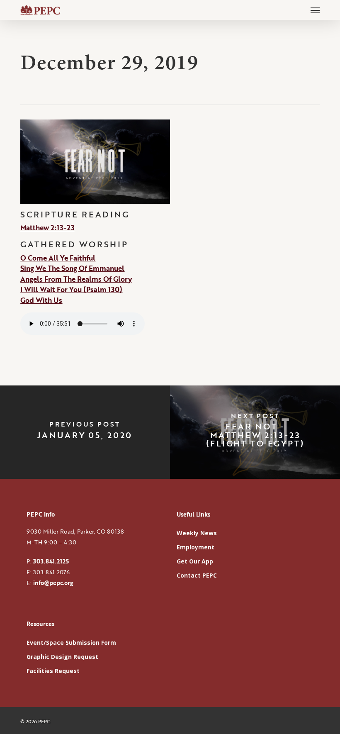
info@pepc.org (53, 582)
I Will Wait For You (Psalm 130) (71, 289)
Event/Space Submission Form (71, 642)
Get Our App (195, 561)
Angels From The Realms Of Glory (76, 279)
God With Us (41, 300)
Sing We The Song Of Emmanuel (72, 268)
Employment (195, 547)
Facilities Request (53, 671)
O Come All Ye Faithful (57, 258)
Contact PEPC (197, 575)
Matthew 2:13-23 (47, 227)
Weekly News (197, 533)
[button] (315, 10)
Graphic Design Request (62, 657)
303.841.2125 (51, 561)
